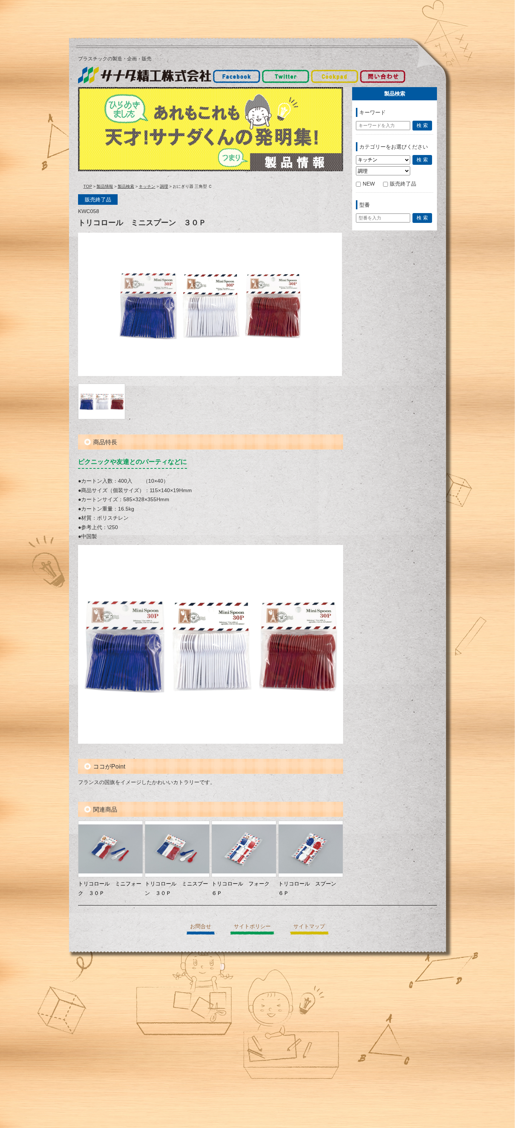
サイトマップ (309, 926)
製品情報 (105, 186)
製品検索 (126, 186)
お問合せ (200, 926)
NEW (369, 184)
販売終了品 (403, 184)
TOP (87, 186)
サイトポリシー (252, 926)
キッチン (147, 186)
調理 (164, 186)
